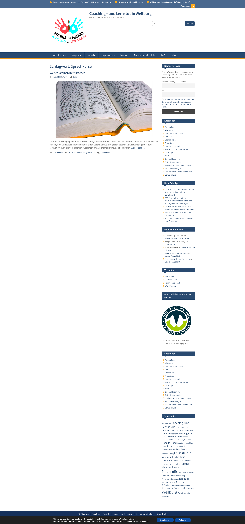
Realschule (181, 482)
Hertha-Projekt (181, 446)
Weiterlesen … (138, 147)
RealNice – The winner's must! (178, 165)
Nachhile (177, 467)
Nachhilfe (80, 152)
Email (164, 90)
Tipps (188, 488)
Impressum (107, 55)
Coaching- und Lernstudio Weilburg (120, 13)
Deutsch (168, 136)
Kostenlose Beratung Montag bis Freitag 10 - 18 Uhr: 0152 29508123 (82, 2)
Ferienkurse (182, 436)
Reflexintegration (169, 485)
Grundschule (176, 440)
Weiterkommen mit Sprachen (67, 72)
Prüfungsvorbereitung (170, 479)
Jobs (174, 55)
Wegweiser (185, 6)
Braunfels (167, 423)
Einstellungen (131, 521)
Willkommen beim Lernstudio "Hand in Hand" (170, 2)
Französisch (170, 143)
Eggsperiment (177, 433)
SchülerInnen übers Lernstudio (178, 171)
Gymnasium (186, 440)
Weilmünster (182, 493)
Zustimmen (165, 520)
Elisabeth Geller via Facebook (177, 259)
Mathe (167, 156)
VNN (192, 488)
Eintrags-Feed (171, 279)
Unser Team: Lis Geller (174, 256)
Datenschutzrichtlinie (144, 55)
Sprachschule (180, 488)
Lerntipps (169, 152)
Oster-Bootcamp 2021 (174, 162)
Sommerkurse (168, 488)
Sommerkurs (170, 175)
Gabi (75, 77)
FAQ (163, 55)
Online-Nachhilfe (172, 159)
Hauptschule (168, 446)
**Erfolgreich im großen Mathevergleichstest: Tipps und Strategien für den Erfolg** (178, 201)
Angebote (76, 55)
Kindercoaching (168, 453)
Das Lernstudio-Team (174, 133)
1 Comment (105, 152)
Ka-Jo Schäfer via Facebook (176, 253)
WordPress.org (171, 286)
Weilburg (169, 492)
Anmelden (169, 276)
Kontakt (124, 55)
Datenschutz (188, 430)
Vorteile (91, 55)
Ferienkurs (171, 437)
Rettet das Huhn (183, 485)
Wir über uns (59, 55)
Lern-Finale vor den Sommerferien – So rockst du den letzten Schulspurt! (179, 192)
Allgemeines (170, 130)
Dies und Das (58, 152)
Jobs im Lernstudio (173, 146)
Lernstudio (183, 453)
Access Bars (170, 127)
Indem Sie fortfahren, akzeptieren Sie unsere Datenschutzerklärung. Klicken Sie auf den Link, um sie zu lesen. (178, 103)
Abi (163, 423)
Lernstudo (72, 152)
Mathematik (167, 467)
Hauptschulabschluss (185, 443)
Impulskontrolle (167, 449)
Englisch (188, 433)
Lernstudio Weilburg (173, 460)
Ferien (164, 437)
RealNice (184, 478)
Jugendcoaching (182, 449)
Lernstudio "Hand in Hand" (173, 457)
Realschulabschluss (169, 482)
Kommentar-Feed (172, 283)
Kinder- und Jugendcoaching (177, 149)
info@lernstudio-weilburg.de (130, 2)
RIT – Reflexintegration (174, 168)
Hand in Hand (169, 442)
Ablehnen (183, 520)
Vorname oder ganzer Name (174, 81)
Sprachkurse (90, 152)
